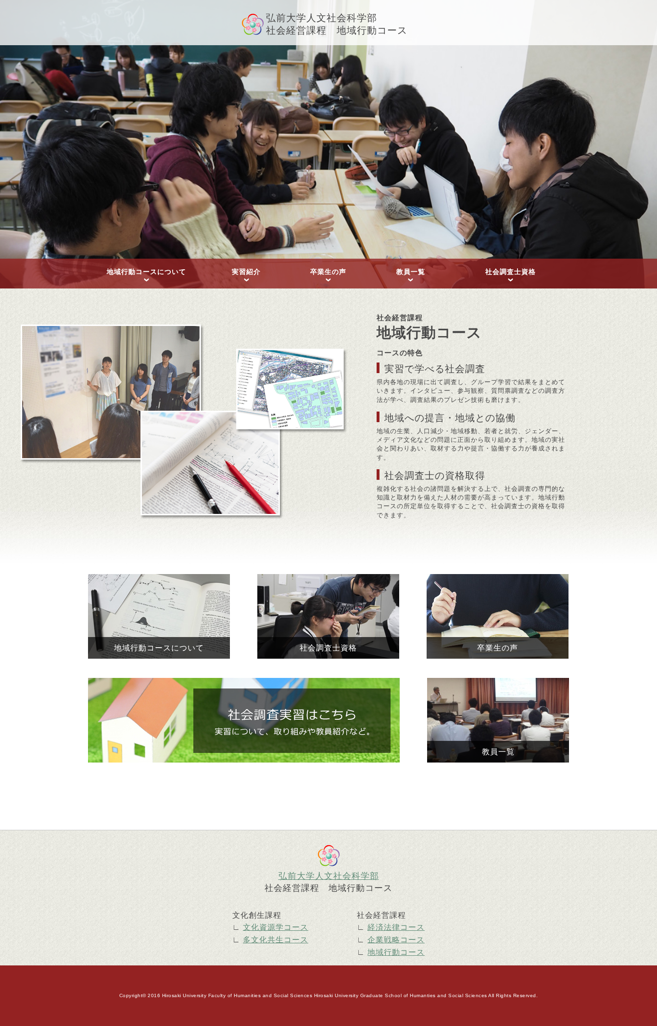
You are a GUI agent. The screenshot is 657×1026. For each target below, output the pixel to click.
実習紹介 (246, 271)
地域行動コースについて (146, 271)
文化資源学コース (275, 927)
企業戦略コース (396, 940)
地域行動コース (396, 952)
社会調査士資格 (510, 271)
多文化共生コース (275, 940)
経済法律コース (396, 927)
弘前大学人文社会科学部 (328, 876)
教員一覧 (410, 271)
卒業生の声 (328, 271)
